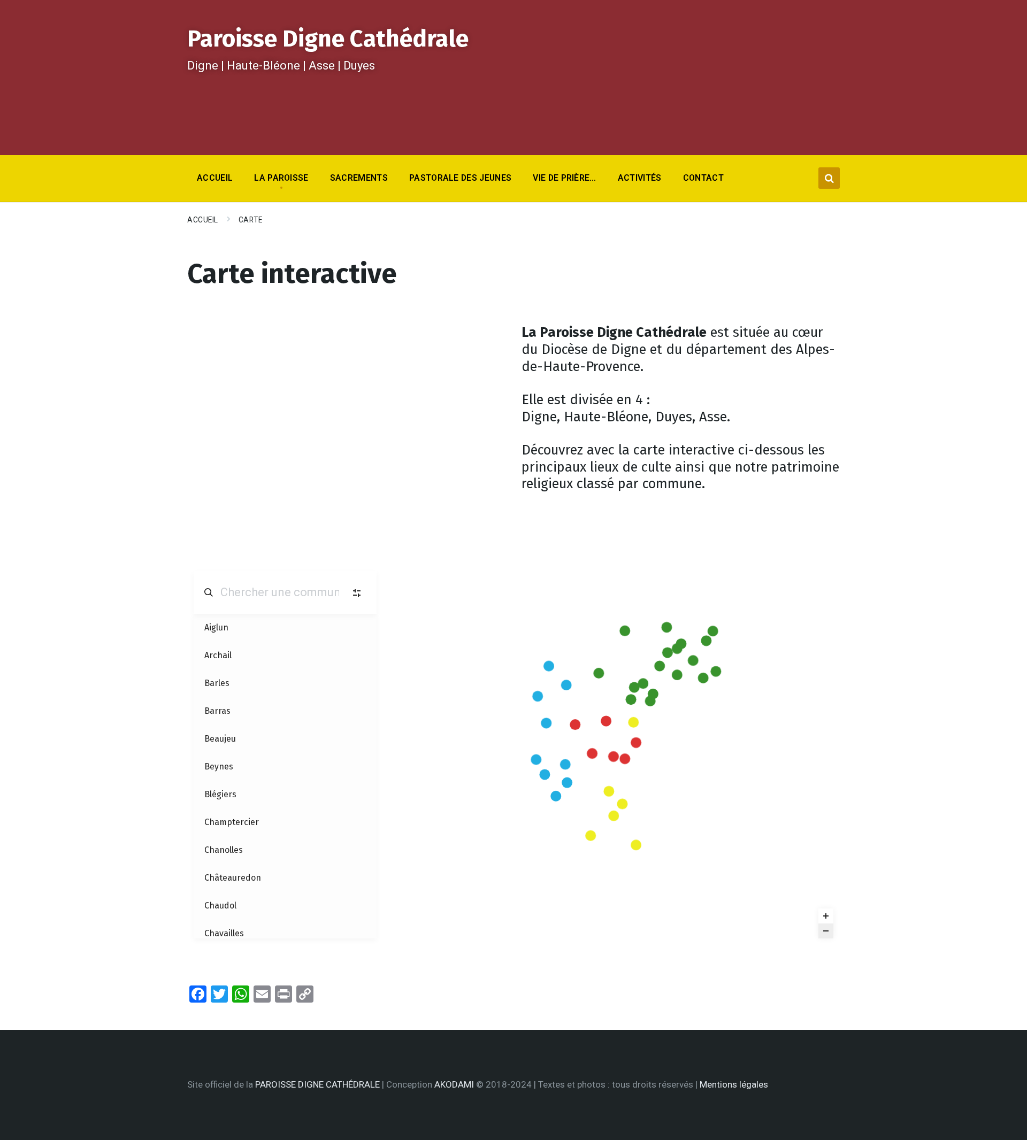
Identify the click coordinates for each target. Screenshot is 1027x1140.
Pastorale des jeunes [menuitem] (460, 178)
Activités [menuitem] (640, 178)
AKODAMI (454, 1084)
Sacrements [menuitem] (359, 178)
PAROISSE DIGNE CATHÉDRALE (317, 1084)
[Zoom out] (825, 930)
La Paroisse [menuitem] (281, 178)
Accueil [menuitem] (215, 178)
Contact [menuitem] (703, 178)
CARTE (251, 219)
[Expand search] (829, 178)
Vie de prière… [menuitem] (564, 178)
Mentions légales (734, 1084)
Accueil (202, 219)
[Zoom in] (825, 915)
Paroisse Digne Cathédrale (328, 39)
